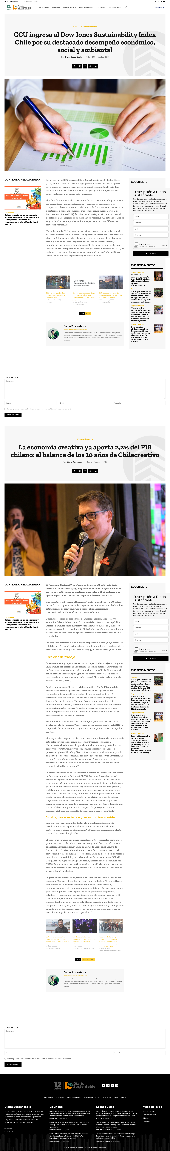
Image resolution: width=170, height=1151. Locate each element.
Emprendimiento (137, 272)
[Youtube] (164, 1)
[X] (161, 1)
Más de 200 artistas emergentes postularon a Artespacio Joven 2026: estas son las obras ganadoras (69, 1124)
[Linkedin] (95, 66)
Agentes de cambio (103, 1130)
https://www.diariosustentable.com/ (76, 330)
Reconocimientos (89, 27)
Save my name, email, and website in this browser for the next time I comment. (39, 409)
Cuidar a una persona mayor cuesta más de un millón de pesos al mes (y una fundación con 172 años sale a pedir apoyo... (116, 1124)
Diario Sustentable (73, 57)
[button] (126, 7)
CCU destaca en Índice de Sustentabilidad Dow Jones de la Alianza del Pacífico (110, 295)
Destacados (9, 212)
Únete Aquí (151, 253)
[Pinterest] (85, 66)
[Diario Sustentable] (55, 334)
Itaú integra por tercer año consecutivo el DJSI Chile (126, 363)
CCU (88, 314)
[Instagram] (158, 1)
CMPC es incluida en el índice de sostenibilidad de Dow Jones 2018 (43, 364)
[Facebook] (155, 1)
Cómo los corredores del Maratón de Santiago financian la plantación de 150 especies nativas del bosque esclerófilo (116, 1135)
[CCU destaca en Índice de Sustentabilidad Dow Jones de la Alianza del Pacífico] (111, 282)
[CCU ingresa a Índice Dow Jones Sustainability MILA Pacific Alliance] (58, 282)
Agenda (134, 289)
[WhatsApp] (90, 66)
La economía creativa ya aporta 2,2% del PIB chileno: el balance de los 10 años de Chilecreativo (141, 279)
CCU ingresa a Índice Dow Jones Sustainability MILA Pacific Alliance (55, 295)
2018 (75, 27)
